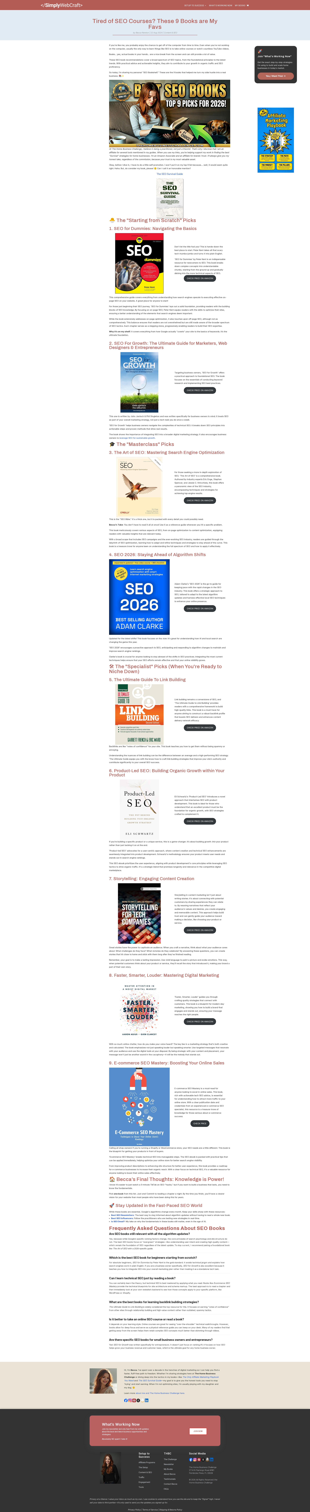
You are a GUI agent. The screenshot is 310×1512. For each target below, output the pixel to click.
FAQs (166, 1489)
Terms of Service (150, 1509)
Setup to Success (194, 6)
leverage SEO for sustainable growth (137, 438)
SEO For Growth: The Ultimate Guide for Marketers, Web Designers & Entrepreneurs (168, 345)
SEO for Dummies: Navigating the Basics (155, 228)
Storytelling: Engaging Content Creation (153, 878)
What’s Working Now (220, 6)
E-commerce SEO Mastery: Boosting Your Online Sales (169, 1063)
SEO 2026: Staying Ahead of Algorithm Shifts (160, 554)
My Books (240, 6)
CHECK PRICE (199, 1123)
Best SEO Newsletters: (122, 1215)
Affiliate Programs (147, 1462)
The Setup (143, 1467)
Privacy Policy (134, 1509)
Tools (141, 1487)
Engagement (144, 1482)
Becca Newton (142, 32)
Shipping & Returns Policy (170, 1509)
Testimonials (170, 1479)
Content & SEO (170, 32)
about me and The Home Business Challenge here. (160, 1393)
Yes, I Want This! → (276, 76)
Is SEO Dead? (118, 1221)
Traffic (141, 1477)
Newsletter (169, 1464)
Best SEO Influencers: (122, 1218)
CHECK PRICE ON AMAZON (200, 278)
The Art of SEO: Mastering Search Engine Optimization (169, 452)
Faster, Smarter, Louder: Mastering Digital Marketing (166, 975)
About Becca (169, 1474)
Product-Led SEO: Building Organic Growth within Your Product (166, 772)
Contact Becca (170, 1484)
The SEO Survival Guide (170, 174)
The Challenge (170, 1459)
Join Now (198, 1431)
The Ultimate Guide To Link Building (150, 679)
